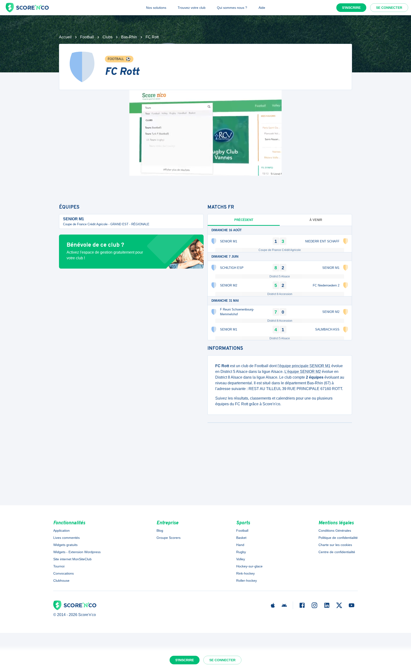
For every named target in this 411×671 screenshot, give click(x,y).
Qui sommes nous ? (232, 8)
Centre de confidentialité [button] (336, 552)
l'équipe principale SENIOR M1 (304, 366)
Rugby (241, 552)
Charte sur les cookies (335, 545)
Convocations (63, 573)
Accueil (65, 37)
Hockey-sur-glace (249, 566)
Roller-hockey (246, 580)
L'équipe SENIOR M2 (302, 372)
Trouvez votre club (192, 8)
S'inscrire (351, 8)
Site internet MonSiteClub (72, 559)
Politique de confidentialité (338, 538)
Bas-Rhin (129, 37)
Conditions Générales (334, 530)
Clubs (108, 37)
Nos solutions (156, 8)
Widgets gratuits (65, 545)
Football (87, 37)
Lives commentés (66, 538)
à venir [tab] (315, 220)
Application (61, 530)
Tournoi (58, 566)
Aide (262, 8)
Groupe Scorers (169, 538)
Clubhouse (61, 580)
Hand (240, 545)
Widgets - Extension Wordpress (77, 552)
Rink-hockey (245, 573)
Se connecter (389, 8)
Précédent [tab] (243, 220)
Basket (241, 538)
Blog (160, 530)
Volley (240, 559)
